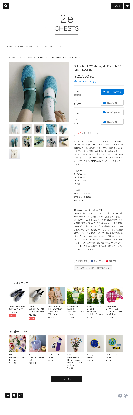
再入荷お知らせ (114, 103)
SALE (52, 46)
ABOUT (19, 46)
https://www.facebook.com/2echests (120, 396)
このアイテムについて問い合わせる (94, 268)
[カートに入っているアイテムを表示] (127, 6)
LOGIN (117, 6)
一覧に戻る (66, 379)
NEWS (29, 46)
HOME (9, 46)
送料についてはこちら (87, 81)
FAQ (60, 46)
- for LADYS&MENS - (26, 57)
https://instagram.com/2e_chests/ (126, 396)
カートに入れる (114, 91)
